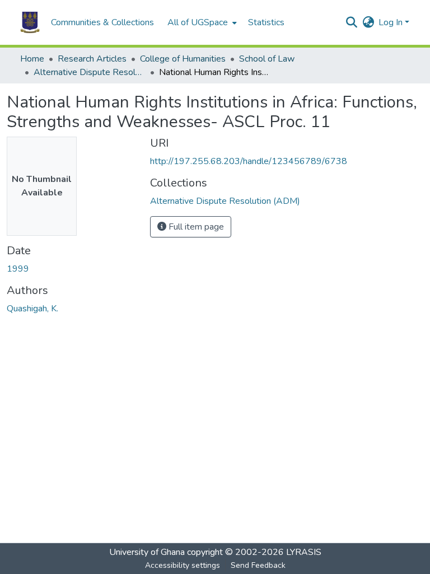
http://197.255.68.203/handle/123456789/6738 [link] (248, 161)
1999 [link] (18, 269)
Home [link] (32, 59)
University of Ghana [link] (147, 552)
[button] (30, 22)
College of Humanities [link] (183, 59)
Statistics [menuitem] (266, 22)
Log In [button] (391, 22)
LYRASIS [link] (303, 552)
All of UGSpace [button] (197, 22)
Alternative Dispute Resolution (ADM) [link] (90, 72)
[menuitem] (201, 22)
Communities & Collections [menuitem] (102, 22)
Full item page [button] (195, 227)
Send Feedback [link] (258, 565)
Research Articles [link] (92, 59)
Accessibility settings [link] (182, 565)
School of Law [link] (267, 59)
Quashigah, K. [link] (32, 308)
